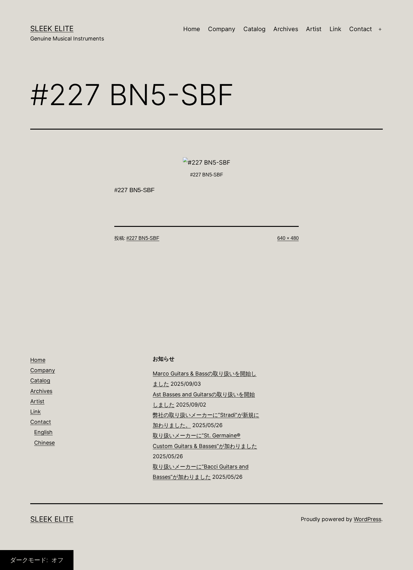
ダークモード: (30, 560)
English (43, 432)
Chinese (44, 443)
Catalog (254, 29)
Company (221, 29)
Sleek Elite (51, 28)
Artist (313, 29)
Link (335, 29)
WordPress (367, 519)
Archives (285, 29)
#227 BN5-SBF (142, 238)
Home (191, 29)
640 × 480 (288, 238)
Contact (360, 29)
